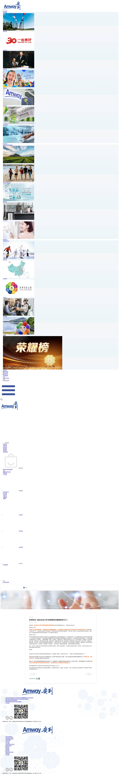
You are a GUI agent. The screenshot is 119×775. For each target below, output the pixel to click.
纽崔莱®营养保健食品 (8, 469)
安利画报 (5, 497)
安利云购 (7, 699)
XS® (4, 470)
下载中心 (5, 495)
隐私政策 (7, 700)
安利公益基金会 (8, 697)
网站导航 (7, 701)
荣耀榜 (4, 498)
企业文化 (5, 446)
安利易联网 (5, 375)
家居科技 (5, 473)
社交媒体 (7, 702)
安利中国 (5, 445)
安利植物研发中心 (24, 697)
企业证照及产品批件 (17, 699)
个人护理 (5, 474)
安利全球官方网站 (16, 697)
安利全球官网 (6, 378)
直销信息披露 (25, 699)
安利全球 (5, 444)
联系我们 (15, 700)
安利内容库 (5, 451)
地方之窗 (5, 493)
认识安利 (5, 494)
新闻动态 (5, 449)
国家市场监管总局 (13, 701)
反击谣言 (5, 450)
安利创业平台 (6, 492)
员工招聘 (11, 699)
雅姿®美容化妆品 (7, 471)
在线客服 (19, 701)
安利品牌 (5, 448)
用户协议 (11, 700)
